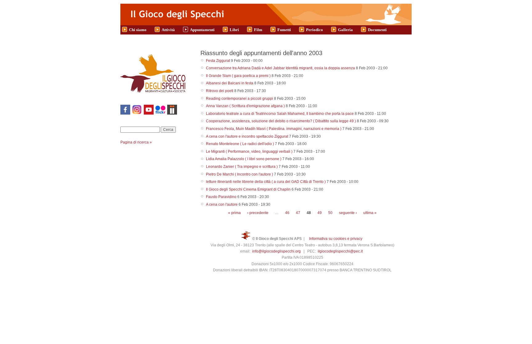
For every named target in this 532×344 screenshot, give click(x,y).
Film (258, 29)
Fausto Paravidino (221, 197)
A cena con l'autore (222, 204)
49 (319, 213)
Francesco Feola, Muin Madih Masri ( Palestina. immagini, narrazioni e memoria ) (273, 129)
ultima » (370, 213)
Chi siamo (138, 29)
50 (330, 213)
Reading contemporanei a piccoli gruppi (239, 98)
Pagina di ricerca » (136, 142)
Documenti (377, 29)
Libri (234, 29)
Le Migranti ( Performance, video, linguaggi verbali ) (249, 151)
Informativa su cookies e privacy (335, 239)
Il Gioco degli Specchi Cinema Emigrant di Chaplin (248, 189)
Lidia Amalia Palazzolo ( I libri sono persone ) (243, 159)
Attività (168, 29)
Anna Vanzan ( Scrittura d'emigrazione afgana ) (245, 106)
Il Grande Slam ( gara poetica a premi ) (238, 76)
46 (287, 213)
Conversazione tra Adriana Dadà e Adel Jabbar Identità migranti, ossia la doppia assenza (280, 68)
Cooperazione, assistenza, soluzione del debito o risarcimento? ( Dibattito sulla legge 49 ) (281, 121)
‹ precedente (257, 213)
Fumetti (284, 29)
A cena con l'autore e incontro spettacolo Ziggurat (247, 136)
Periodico (314, 29)
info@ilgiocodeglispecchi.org (276, 251)
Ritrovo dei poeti (219, 91)
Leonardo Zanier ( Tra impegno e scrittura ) (242, 166)
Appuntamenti (202, 29)
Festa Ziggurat (218, 61)
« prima (234, 213)
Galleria (345, 29)
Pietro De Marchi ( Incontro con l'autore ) (239, 174)
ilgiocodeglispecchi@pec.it (340, 251)
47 (298, 213)
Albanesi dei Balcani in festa (229, 83)
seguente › (348, 213)
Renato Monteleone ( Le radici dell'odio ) (240, 144)
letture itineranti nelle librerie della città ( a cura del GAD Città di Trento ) (266, 182)
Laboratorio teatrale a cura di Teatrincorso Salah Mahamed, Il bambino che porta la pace (280, 113)
